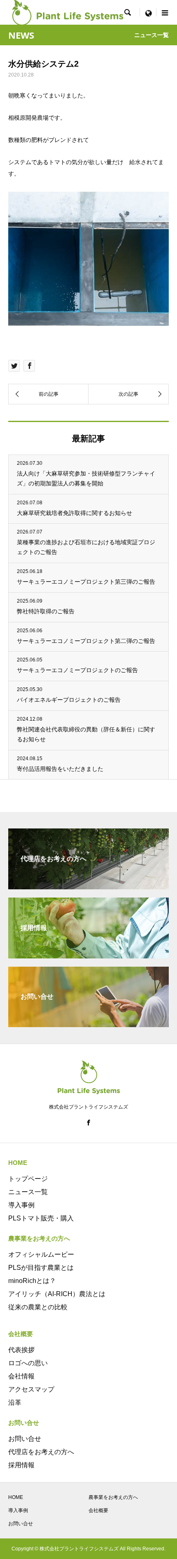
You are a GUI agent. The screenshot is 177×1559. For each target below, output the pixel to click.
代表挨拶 (21, 1349)
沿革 (14, 1402)
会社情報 (21, 1376)
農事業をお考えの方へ (113, 1497)
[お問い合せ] (88, 1023)
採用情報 (21, 1465)
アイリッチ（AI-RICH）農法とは (56, 1293)
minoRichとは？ (32, 1280)
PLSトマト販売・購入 (41, 1218)
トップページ (28, 1178)
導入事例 (21, 1205)
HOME (15, 1497)
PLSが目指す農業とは (41, 1267)
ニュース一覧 (28, 1191)
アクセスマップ (31, 1389)
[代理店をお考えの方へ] (88, 885)
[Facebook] (88, 1122)
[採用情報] (88, 954)
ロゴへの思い (28, 1362)
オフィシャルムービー (41, 1254)
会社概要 (98, 1510)
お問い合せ (24, 1438)
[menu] (148, 12)
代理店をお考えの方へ (41, 1451)
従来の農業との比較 (38, 1307)
